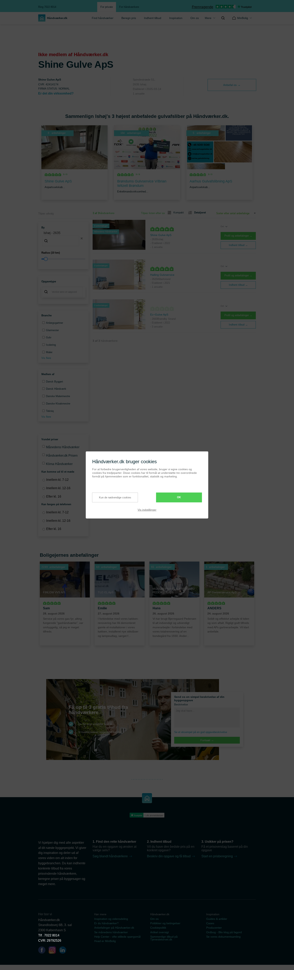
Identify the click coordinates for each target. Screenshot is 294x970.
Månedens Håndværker (62, 447)
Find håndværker (102, 18)
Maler (49, 352)
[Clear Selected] (82, 238)
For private (106, 6)
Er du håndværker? (106, 923)
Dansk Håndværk (56, 388)
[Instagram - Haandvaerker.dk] (54, 950)
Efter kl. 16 (53, 496)
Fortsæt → (207, 740)
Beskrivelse (181, 704)
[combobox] (63, 238)
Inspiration (175, 18)
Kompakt (178, 212)
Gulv (48, 337)
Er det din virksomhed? (56, 93)
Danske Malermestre (58, 396)
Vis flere (46, 358)
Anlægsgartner (54, 322)
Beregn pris (128, 18)
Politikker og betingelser (165, 923)
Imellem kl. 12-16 (58, 488)
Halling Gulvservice (162, 274)
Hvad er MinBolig (105, 941)
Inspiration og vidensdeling (111, 918)
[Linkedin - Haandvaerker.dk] (64, 950)
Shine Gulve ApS (160, 235)
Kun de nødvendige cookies (115, 497)
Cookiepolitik (158, 927)
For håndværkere (129, 6)
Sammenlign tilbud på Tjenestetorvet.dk (164, 938)
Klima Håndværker (59, 464)
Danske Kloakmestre (58, 403)
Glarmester (52, 330)
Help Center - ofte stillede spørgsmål (117, 936)
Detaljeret (200, 212)
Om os (194, 18)
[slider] (63, 259)
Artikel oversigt (159, 932)
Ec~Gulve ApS (159, 314)
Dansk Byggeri (54, 381)
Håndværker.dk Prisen (62, 455)
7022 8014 (51, 935)
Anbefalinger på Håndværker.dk (114, 927)
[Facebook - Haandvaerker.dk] (43, 950)
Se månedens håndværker (111, 932)
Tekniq (50, 410)
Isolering (51, 344)
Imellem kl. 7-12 (57, 479)
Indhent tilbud (152, 18)
